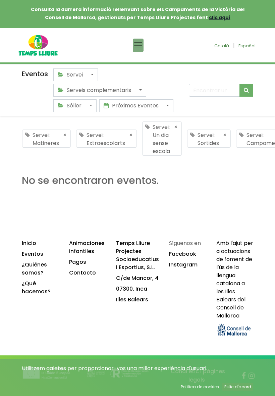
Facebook (182, 254)
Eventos (32, 254)
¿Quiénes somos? (34, 269)
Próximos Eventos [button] (135, 105)
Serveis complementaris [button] (98, 90)
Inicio (29, 243)
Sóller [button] (74, 105)
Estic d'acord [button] (237, 387)
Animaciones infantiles (87, 247)
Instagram (183, 264)
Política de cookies (200, 387)
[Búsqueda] (246, 90)
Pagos (77, 262)
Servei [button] (74, 75)
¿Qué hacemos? (36, 287)
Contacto (82, 273)
